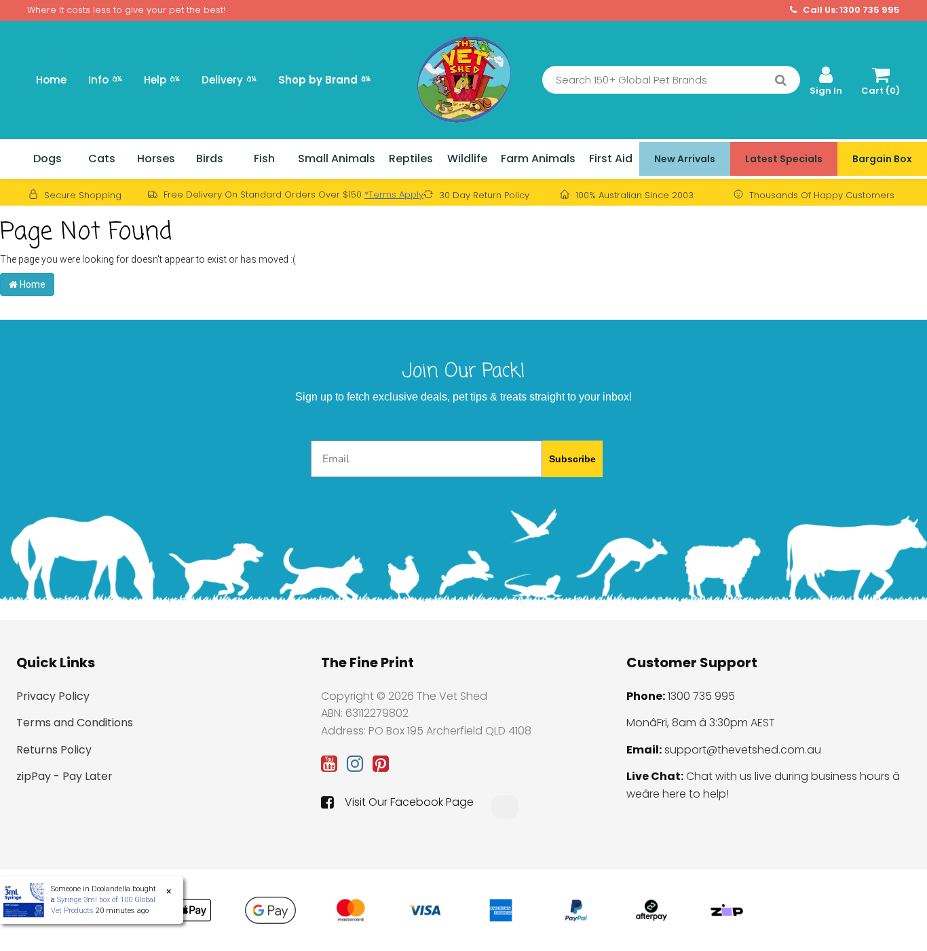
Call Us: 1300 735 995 (850, 10)
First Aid (610, 158)
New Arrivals (684, 159)
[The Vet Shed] (463, 79)
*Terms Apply (393, 194)
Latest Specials (783, 159)
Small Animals (336, 158)
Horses (156, 158)
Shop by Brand (324, 80)
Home (51, 80)
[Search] (781, 80)
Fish (264, 158)
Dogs (47, 158)
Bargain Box (882, 159)
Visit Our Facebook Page (409, 802)
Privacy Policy (53, 696)
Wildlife (467, 158)
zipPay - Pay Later (64, 776)
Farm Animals (538, 158)
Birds (209, 158)
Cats (101, 158)
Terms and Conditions (74, 722)
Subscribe (572, 458)
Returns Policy (54, 750)
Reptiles (411, 158)
